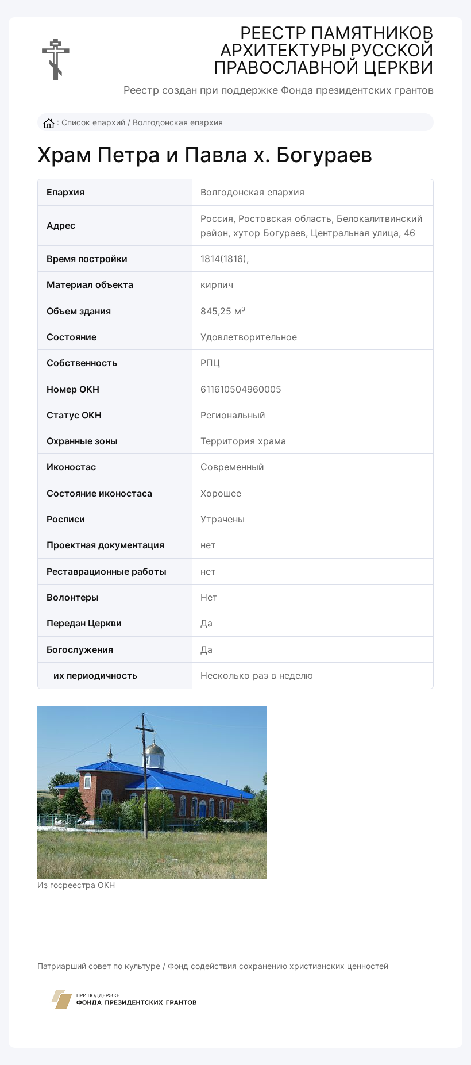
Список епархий (93, 122)
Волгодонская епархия (178, 122)
